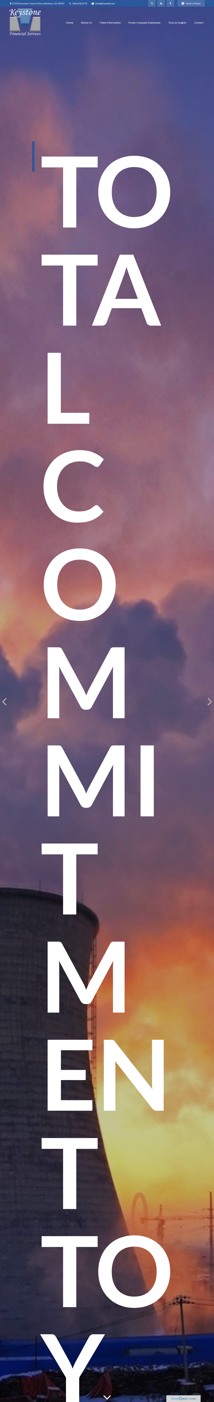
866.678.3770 (80, 3)
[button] (70, 22)
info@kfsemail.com (105, 3)
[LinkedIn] (161, 3)
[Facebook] (170, 3)
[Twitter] (152, 3)
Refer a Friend (193, 3)
